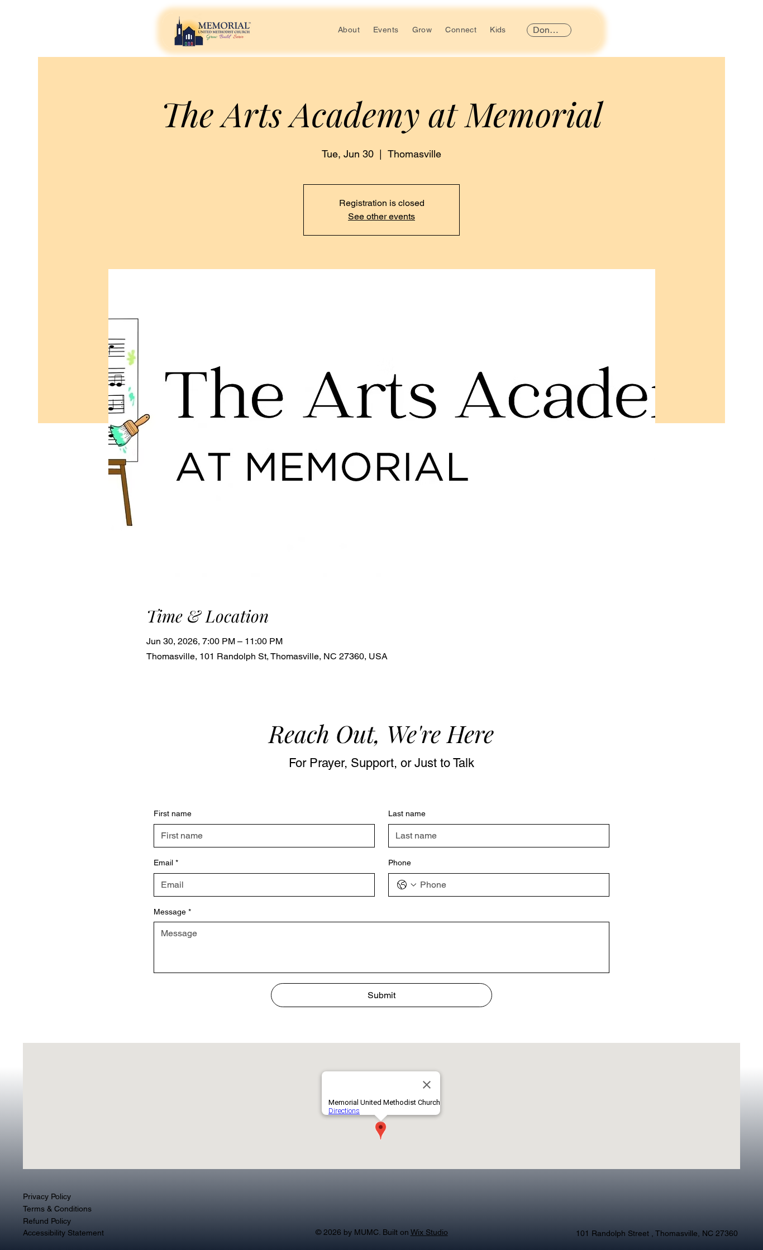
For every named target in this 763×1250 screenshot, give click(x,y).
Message (172, 911)
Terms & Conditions (57, 1208)
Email (166, 862)
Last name (407, 813)
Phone (399, 862)
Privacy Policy (47, 1196)
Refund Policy (47, 1221)
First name (173, 813)
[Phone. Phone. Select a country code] (406, 885)
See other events (381, 216)
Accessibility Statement (63, 1232)
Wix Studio (429, 1232)
